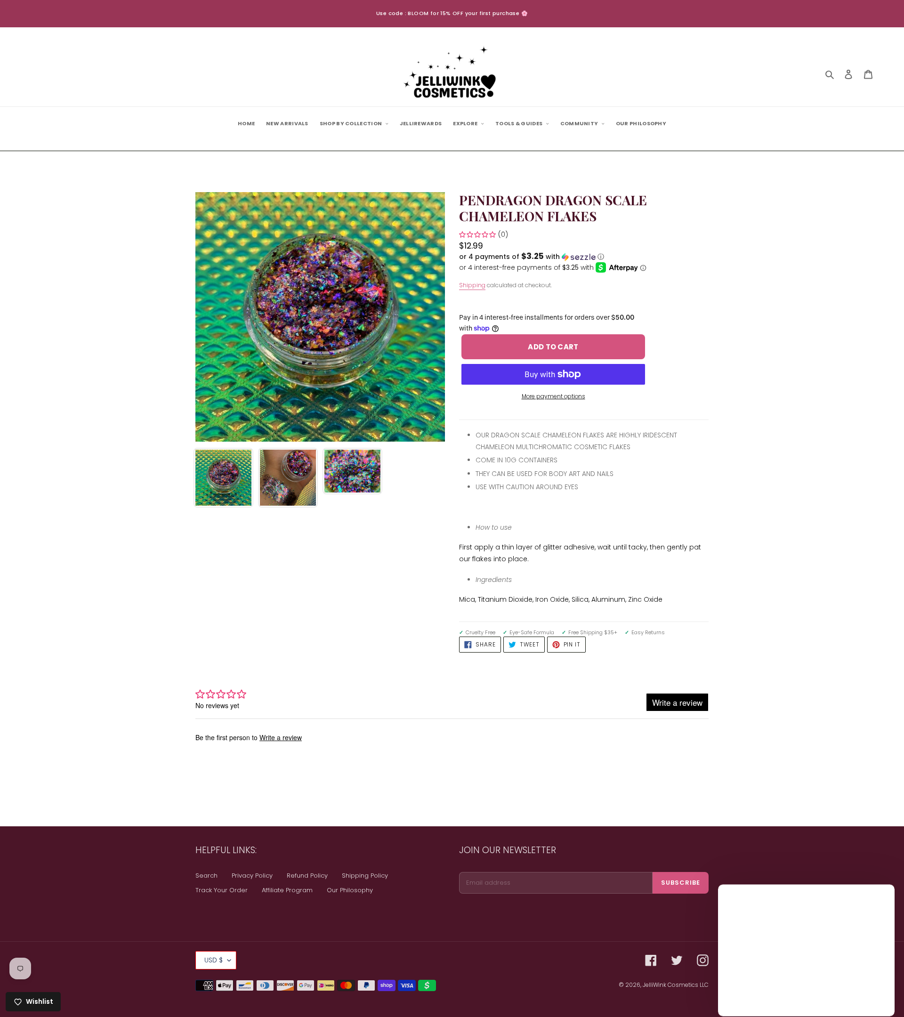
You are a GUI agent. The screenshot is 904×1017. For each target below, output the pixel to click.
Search (206, 875)
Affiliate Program (287, 890)
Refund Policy (307, 875)
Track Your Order (221, 890)
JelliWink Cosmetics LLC (676, 985)
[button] (531, 257)
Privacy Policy (252, 875)
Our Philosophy (350, 890)
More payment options (553, 396)
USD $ (213, 960)
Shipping (472, 285)
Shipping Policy (365, 875)
